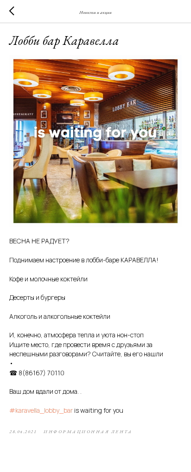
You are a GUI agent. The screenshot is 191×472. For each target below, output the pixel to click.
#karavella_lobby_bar (41, 410)
